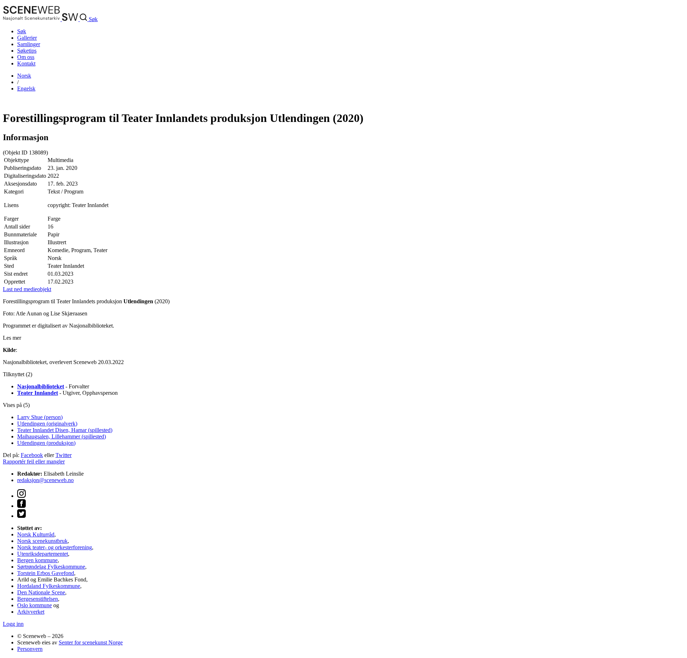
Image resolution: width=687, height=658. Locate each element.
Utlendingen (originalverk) (47, 424)
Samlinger (28, 44)
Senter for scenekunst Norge (91, 642)
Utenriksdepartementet (42, 554)
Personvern (30, 649)
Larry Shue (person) (40, 417)
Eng (26, 88)
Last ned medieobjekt (27, 289)
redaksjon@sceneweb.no (45, 480)
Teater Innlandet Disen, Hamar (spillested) (64, 430)
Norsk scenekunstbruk (42, 541)
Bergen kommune (37, 560)
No (24, 76)
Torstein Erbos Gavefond (45, 573)
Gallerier (27, 38)
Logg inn (13, 624)
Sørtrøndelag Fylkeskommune (51, 567)
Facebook (32, 455)
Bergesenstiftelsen (37, 599)
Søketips (26, 51)
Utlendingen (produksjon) (46, 443)
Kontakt (26, 63)
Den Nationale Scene (41, 592)
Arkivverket (30, 612)
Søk (21, 31)
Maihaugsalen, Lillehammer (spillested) (61, 436)
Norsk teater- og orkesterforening (54, 547)
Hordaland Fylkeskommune (48, 586)
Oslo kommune (34, 605)
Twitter (63, 455)
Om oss (25, 57)
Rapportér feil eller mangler (34, 461)
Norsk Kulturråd (35, 534)
